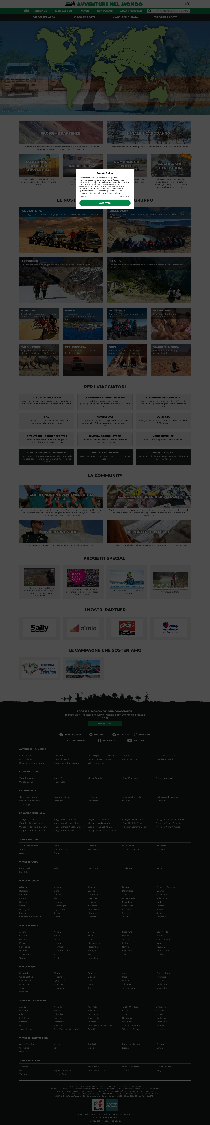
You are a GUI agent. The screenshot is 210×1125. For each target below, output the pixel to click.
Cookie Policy (96, 193)
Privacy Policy (113, 193)
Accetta (105, 203)
